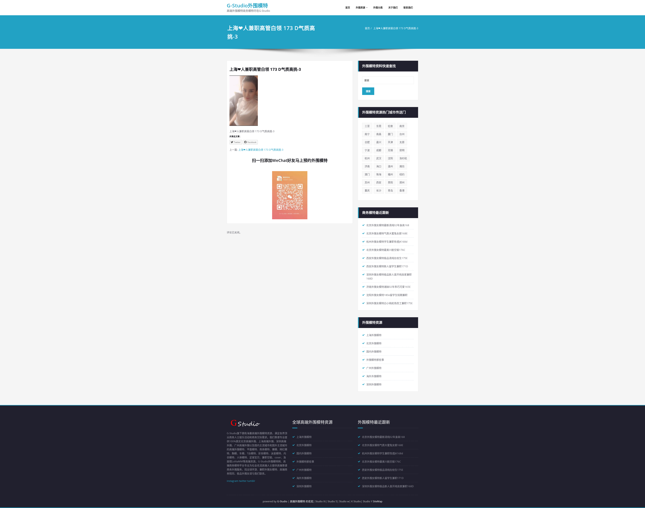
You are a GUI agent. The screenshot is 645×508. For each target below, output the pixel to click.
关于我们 (393, 7)
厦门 (390, 134)
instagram (232, 480)
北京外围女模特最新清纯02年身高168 (387, 225)
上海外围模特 (373, 335)
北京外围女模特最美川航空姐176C (385, 249)
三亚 (367, 126)
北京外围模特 (373, 343)
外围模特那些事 (375, 359)
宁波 (367, 150)
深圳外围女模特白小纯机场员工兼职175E (389, 303)
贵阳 (390, 182)
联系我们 (408, 7)
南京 (401, 126)
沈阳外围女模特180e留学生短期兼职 (386, 295)
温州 (390, 166)
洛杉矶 (403, 158)
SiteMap (377, 501)
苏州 (367, 182)
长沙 (378, 190)
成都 (378, 150)
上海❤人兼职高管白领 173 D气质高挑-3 (395, 28)
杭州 (367, 158)
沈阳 (390, 158)
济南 (367, 166)
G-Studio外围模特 (247, 5)
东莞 (378, 126)
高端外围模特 (297, 501)
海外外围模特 (373, 376)
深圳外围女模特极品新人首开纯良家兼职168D (388, 486)
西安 (378, 182)
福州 (390, 174)
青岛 (390, 190)
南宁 (367, 134)
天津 (390, 142)
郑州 (401, 182)
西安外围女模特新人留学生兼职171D (387, 266)
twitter (243, 480)
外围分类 (378, 7)
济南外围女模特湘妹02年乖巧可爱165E (388, 286)
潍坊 (401, 166)
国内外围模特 (373, 351)
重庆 (367, 190)
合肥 (367, 142)
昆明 (401, 150)
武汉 (378, 158)
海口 (378, 166)
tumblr (251, 480)
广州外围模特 (373, 368)
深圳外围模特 (373, 384)
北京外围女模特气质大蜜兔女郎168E (386, 233)
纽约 (401, 174)
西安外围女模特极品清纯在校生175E (386, 258)
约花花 (309, 501)
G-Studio (282, 501)
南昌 (378, 134)
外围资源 (360, 7)
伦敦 (390, 126)
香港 (401, 190)
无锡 (390, 150)
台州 (401, 134)
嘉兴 (378, 142)
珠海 (378, 174)
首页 (347, 7)
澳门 (367, 174)
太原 (401, 142)
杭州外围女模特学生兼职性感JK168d (386, 241)
